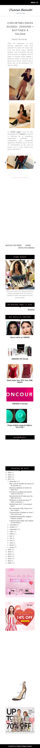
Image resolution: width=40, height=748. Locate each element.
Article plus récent (14, 245)
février (12, 545)
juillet (12, 534)
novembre (13, 525)
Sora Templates (17, 746)
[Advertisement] (20, 655)
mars (11, 543)
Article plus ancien (25, 248)
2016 (10, 549)
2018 (10, 477)
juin (11, 536)
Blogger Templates (27, 746)
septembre (13, 529)
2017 (10, 479)
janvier (12, 547)
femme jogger (16, 132)
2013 (10, 556)
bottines (23, 134)
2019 (10, 475)
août (11, 531)
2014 (10, 554)
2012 (10, 558)
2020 (10, 472)
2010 (10, 563)
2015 (10, 552)
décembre (13, 481)
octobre (12, 527)
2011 (9, 561)
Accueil (28, 245)
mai (11, 538)
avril (11, 540)
